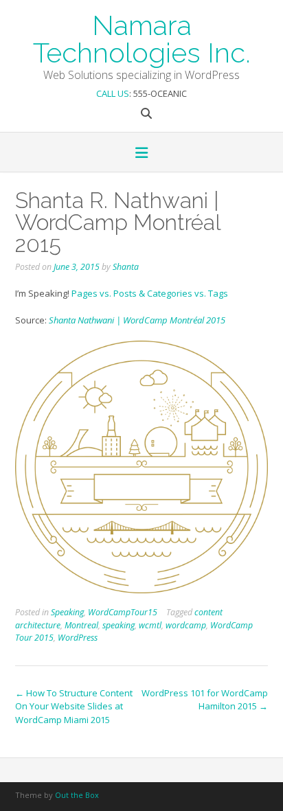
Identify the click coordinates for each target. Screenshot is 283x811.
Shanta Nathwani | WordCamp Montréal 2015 (137, 320)
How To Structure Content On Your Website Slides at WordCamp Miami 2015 (74, 706)
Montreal (81, 625)
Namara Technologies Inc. (142, 38)
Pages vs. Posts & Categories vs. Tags (149, 293)
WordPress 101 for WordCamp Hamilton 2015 (205, 700)
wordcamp (186, 625)
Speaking (67, 612)
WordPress (78, 637)
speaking (118, 625)
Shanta (126, 267)
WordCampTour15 (122, 612)
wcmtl (150, 625)
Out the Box (77, 795)
